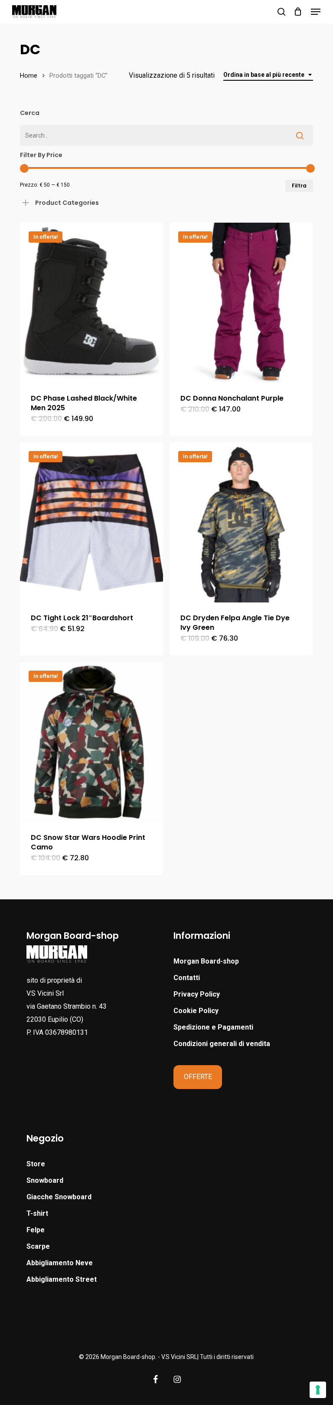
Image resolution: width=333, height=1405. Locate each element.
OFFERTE (198, 1077)
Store (35, 1164)
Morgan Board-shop (206, 961)
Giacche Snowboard (58, 1197)
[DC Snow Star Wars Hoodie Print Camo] (91, 742)
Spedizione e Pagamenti (213, 1027)
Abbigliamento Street (61, 1279)
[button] (315, 11)
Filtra (299, 185)
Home (28, 75)
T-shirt (37, 1213)
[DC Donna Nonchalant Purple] (241, 303)
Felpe (35, 1230)
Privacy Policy (196, 994)
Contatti (186, 978)
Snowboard (44, 1180)
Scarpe (38, 1246)
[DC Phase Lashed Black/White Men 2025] (91, 303)
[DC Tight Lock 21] (91, 522)
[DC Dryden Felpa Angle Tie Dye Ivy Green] (241, 522)
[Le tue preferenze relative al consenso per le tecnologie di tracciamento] (318, 1390)
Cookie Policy (196, 1011)
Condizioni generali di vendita (221, 1044)
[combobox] (268, 75)
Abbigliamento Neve (59, 1263)
